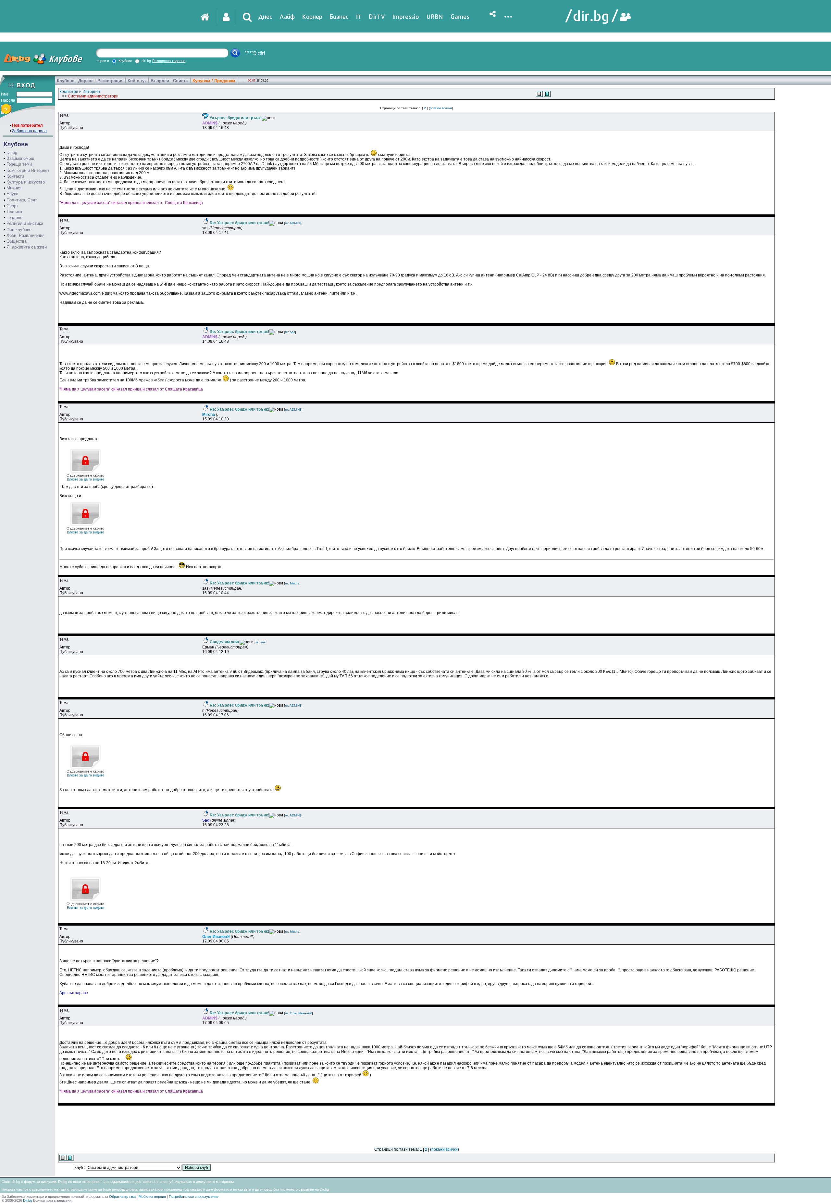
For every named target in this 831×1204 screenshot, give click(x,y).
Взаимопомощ (20, 158)
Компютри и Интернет (27, 170)
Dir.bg (11, 152)
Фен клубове (18, 229)
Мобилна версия (152, 1196)
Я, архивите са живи (26, 247)
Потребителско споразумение (193, 1196)
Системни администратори (93, 96)
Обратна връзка (122, 1196)
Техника (14, 211)
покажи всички (441, 108)
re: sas (290, 332)
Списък (181, 80)
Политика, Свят (21, 200)
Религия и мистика (24, 223)
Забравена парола (29, 131)
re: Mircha (292, 583)
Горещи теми (19, 164)
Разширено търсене (168, 61)
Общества (16, 241)
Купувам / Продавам (213, 80)
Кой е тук (137, 80)
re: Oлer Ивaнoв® (298, 1013)
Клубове (65, 80)
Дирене (85, 80)
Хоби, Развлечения (25, 235)
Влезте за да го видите (85, 477)
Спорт (12, 205)
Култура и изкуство (25, 182)
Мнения (13, 188)
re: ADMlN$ (293, 223)
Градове (14, 217)
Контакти (15, 176)
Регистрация (110, 80)
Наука (12, 193)
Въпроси (160, 80)
